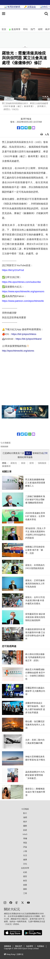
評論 (25, 847)
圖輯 (25, 889)
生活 (25, 855)
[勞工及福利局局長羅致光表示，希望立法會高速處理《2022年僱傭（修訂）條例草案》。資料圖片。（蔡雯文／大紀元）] (25, 84)
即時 (25, 29)
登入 (28, 453)
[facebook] (11, 902)
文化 (25, 864)
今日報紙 (25, 809)
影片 (25, 813)
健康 (25, 860)
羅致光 (14, 463)
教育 (25, 881)
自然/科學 (25, 868)
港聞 (40, 29)
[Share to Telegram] (26, 127)
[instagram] (5, 902)
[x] (23, 902)
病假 (23, 463)
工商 (25, 893)
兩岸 (47, 29)
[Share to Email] (33, 127)
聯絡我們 (18, 946)
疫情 (31, 463)
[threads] (17, 902)
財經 (25, 830)
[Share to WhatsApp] (29, 127)
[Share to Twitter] (22, 127)
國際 (25, 826)
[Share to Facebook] (18, 127)
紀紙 (25, 872)
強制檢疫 (42, 463)
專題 (25, 843)
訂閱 (45, 453)
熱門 (33, 29)
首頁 (4, 29)
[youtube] (28, 902)
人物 (25, 851)
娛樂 (25, 885)
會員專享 (15, 29)
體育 (25, 876)
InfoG (25, 834)
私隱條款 (40, 946)
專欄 (25, 838)
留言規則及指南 (4, 446)
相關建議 (7, 946)
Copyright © (9, 949)
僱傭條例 (6, 466)
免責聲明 (29, 946)
